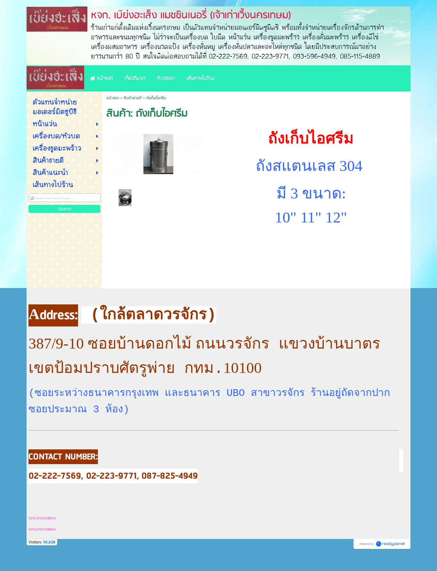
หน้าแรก (113, 98)
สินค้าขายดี (132, 98)
